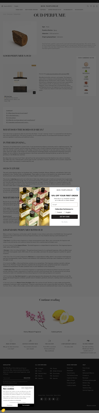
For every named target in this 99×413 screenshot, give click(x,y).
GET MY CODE (64, 217)
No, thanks (65, 222)
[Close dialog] (77, 189)
